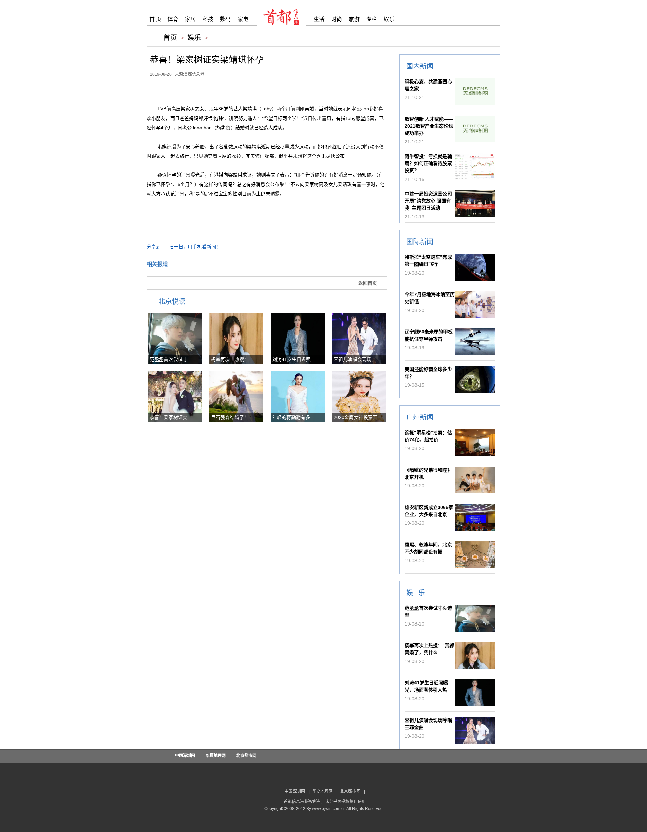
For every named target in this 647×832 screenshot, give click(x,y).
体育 (172, 19)
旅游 (354, 19)
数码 (225, 19)
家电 (243, 19)
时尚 (336, 19)
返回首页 (367, 283)
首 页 (155, 19)
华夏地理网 (216, 755)
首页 (170, 37)
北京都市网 (246, 755)
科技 (208, 19)
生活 (319, 19)
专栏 (371, 19)
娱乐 (389, 19)
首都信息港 (194, 74)
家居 (190, 19)
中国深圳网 (185, 755)
